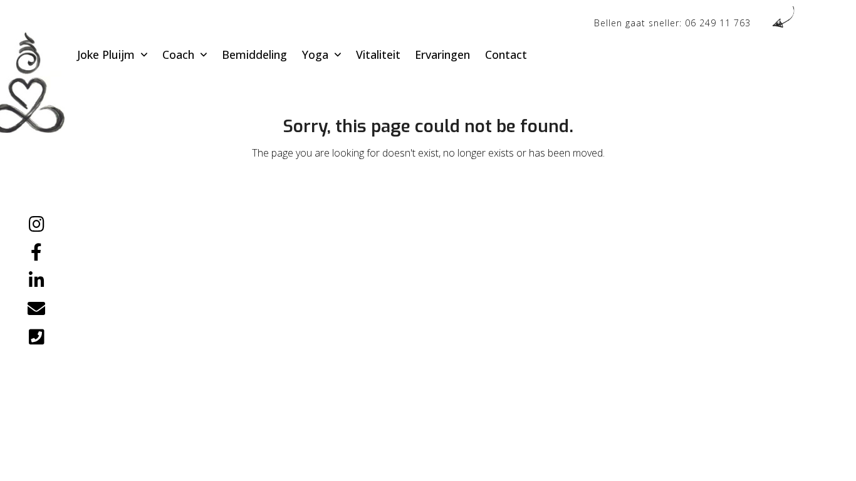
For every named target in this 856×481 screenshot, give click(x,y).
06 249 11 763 (718, 23)
